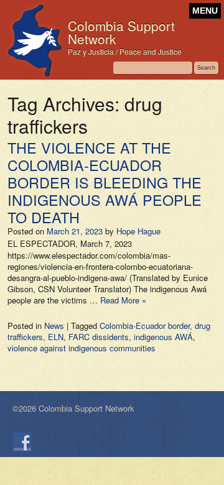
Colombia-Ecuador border (145, 325)
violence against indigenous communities (81, 348)
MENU (205, 11)
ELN (55, 337)
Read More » (123, 300)
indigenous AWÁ (163, 337)
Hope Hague (138, 231)
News (54, 325)
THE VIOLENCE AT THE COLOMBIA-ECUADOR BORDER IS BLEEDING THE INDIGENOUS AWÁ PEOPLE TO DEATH (104, 182)
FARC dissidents (98, 337)
